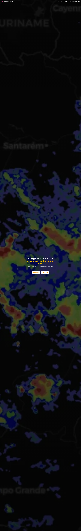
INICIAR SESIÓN (60, 1)
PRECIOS (66, 1)
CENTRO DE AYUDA (73, 1)
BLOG (79, 1)
